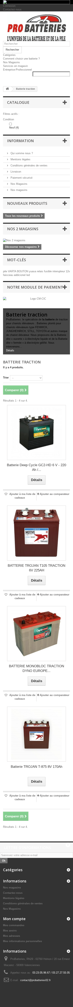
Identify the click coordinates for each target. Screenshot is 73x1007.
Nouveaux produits (27, 203)
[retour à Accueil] (7, 89)
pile (5, 271)
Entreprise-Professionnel (17, 69)
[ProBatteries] (36, 27)
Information (20, 140)
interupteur (59, 271)
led (28, 275)
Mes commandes (13, 925)
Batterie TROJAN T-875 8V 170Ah (36, 767)
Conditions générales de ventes (28, 165)
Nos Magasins (11, 62)
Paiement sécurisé (21, 177)
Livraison (15, 171)
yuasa (33, 271)
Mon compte (14, 918)
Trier (6, 377)
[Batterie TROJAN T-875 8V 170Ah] (36, 734)
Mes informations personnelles (22, 941)
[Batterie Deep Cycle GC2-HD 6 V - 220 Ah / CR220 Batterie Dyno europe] (36, 432)
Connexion (9, 5)
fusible (48, 271)
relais (40, 271)
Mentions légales (20, 159)
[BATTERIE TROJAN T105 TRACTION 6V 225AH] (36, 533)
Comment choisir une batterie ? (21, 58)
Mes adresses (11, 935)
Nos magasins (18, 189)
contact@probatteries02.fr (35, 980)
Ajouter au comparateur (54, 494)
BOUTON (23, 271)
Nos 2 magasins (22, 228)
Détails (10, 350)
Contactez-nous (12, 9)
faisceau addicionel (14, 275)
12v (68, 271)
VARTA (12, 271)
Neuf (14, 127)
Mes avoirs (10, 930)
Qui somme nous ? (21, 153)
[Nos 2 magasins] (36, 240)
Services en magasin (15, 66)
